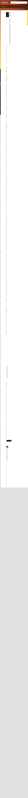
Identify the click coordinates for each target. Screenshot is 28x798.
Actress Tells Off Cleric (9, 29)
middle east (6, 400)
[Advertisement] (14, 36)
